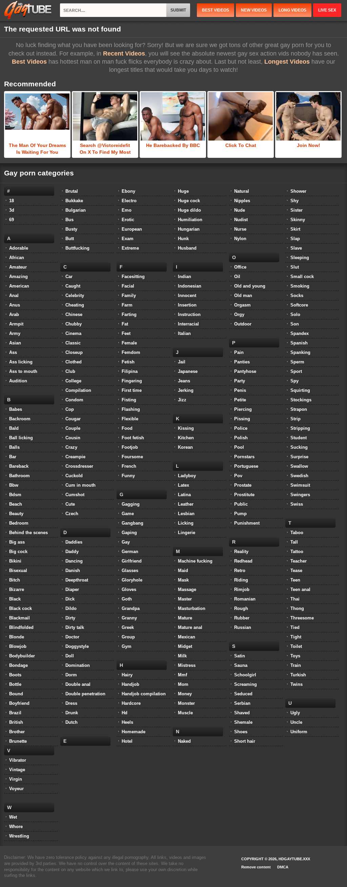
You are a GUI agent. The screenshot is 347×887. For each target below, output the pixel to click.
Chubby (73, 323)
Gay (126, 542)
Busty (71, 229)
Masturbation (191, 608)
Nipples (242, 200)
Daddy (72, 551)
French (129, 466)
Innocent (187, 295)
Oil (237, 276)
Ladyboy (187, 475)
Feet (126, 333)
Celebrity (74, 295)
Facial (128, 286)
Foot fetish (133, 437)
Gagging (131, 504)
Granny (129, 617)
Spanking (300, 352)
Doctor (72, 636)
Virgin (15, 779)
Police (240, 428)
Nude (239, 210)
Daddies (73, 542)
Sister (296, 210)
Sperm (297, 361)
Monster (186, 703)
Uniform (298, 731)
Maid (183, 570)
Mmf (182, 674)
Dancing (74, 561)
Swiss (296, 504)
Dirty (70, 617)
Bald (14, 428)
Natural (241, 191)
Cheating (74, 305)
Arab (14, 314)
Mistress (187, 665)
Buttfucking (77, 248)
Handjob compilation (144, 693)
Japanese (188, 371)
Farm (127, 305)
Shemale (243, 722)
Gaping (129, 532)
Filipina (130, 371)
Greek (128, 627)
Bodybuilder (22, 655)
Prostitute (244, 494)
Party (239, 380)
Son (294, 323)
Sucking (299, 447)
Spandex (299, 333)
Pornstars (244, 456)
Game (128, 513)
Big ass (17, 542)
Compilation (78, 390)
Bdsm (15, 494)
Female (129, 342)
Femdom (131, 352)
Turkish (298, 674)
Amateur (18, 267)
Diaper (72, 589)
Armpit (16, 323)
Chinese (73, 314)
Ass (13, 352)
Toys (295, 655)
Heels (127, 722)
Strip (295, 418)
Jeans (184, 380)
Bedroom (18, 523)
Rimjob (241, 589)
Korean (185, 447)
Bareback (18, 466)
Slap (295, 238)
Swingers (300, 494)
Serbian (242, 703)
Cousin (72, 437)
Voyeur (16, 788)
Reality (241, 551)
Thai (295, 598)
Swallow (299, 466)
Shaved (242, 712)
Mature (185, 617)
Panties (242, 361)
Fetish (128, 361)
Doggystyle (77, 646)
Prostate (242, 485)
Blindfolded (21, 627)
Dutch (71, 722)
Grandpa (131, 608)
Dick (70, 598)
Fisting (129, 399)
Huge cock (189, 200)
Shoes (240, 731)
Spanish (299, 342)
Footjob (130, 447)
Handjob (130, 684)
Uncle (296, 722)
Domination (77, 665)
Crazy (71, 447)
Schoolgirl (245, 674)
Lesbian (186, 513)
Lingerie (186, 532)
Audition (18, 380)
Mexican (186, 636)
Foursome (132, 456)
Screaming (245, 684)
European (132, 229)
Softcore (299, 305)
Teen (295, 580)
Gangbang (132, 523)
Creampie (75, 456)
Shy (294, 200)
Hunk (183, 238)
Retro (239, 570)
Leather (185, 504)
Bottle (15, 684)
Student (298, 437)
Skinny (297, 219)
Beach (15, 504)
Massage (187, 589)
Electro (129, 200)
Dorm (71, 674)
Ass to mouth (23, 371)
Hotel (127, 741)
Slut (294, 267)
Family (129, 295)
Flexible (130, 418)
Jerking (185, 390)
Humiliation (190, 219)
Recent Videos (124, 53)
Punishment (247, 523)
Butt (69, 238)
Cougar (73, 418)
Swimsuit (300, 485)
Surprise (299, 456)
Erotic (128, 219)
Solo (295, 314)
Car (69, 276)
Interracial (188, 323)
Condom (74, 399)
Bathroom (19, 475)
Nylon (240, 238)
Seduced (243, 693)
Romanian (245, 598)
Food (127, 428)
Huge (183, 191)
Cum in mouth (80, 485)
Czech (71, 513)
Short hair (244, 741)
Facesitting (133, 276)
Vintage (17, 769)
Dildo (71, 608)
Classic (73, 342)
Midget (185, 646)
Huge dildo (189, 210)
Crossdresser (79, 466)
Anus (14, 305)
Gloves (129, 589)
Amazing (18, 276)
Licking (185, 523)
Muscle (185, 712)
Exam (128, 238)
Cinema (73, 333)
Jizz (182, 399)
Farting (129, 314)
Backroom (19, 418)
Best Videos (29, 61)
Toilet (296, 646)
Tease (296, 570)
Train (295, 665)
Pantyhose (245, 371)
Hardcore (131, 703)
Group (128, 636)
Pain (239, 352)
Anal (14, 295)
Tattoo (296, 551)
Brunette (18, 741)
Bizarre (16, 589)
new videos (254, 10)
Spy (294, 380)
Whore (16, 826)
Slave (296, 248)
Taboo (296, 532)
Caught (72, 286)
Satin (239, 655)
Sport (296, 371)
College (73, 380)
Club (70, 371)
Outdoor (242, 323)
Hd (124, 712)
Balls (14, 447)
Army (14, 333)
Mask (183, 580)
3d (11, 210)
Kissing (186, 428)
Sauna (240, 665)
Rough (241, 608)
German (130, 551)
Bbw (13, 485)
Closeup (74, 352)
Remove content (256, 867)
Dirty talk (74, 627)
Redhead (243, 561)
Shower (298, 191)
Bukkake (74, 200)
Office (240, 267)
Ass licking (21, 361)
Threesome (302, 617)
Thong (297, 608)
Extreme (130, 248)
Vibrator (17, 760)
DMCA (282, 867)
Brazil (15, 712)
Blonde (16, 636)
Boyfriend (19, 703)
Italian (184, 333)
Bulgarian (75, 210)
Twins (296, 684)
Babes (15, 409)
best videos (215, 10)
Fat (125, 323)
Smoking (299, 286)
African (16, 257)
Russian (242, 627)
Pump (240, 513)
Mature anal (190, 627)
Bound (16, 693)
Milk (182, 655)
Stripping (300, 428)
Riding (241, 580)
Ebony (128, 191)
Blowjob (17, 646)
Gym (126, 646)
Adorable (18, 248)
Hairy (127, 674)
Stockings (300, 399)
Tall (294, 542)
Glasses (130, 570)
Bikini (15, 561)
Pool (239, 447)
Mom (183, 684)
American (19, 286)
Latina (184, 494)
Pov (238, 475)
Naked (184, 741)
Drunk (71, 712)
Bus (69, 219)
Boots (15, 674)
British (16, 722)
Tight (295, 636)
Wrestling (19, 836)
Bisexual (18, 570)
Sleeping (299, 257)
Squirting (300, 390)
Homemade (133, 731)
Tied (295, 627)
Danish (72, 570)
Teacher (298, 561)
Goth (127, 598)
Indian (184, 276)
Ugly (295, 712)
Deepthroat (76, 580)
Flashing (131, 409)
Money (185, 693)
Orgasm (242, 305)
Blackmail (19, 617)
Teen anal (300, 589)
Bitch (14, 580)
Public (241, 504)
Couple (72, 428)
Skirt (295, 229)
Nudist (241, 219)
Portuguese (246, 466)
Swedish (299, 475)
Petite (240, 399)
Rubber (241, 617)
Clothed (73, 361)
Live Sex (327, 10)
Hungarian (189, 229)
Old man (243, 295)
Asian (15, 342)
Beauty (16, 513)
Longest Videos (287, 61)
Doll (69, 655)
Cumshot (74, 494)
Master (185, 598)
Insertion (187, 305)
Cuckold (74, 475)
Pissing (242, 418)
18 (11, 200)
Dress (71, 703)
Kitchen (186, 437)
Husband (187, 248)
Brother (17, 731)
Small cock (302, 276)
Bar (12, 456)
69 (11, 219)
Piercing (243, 409)
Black (15, 598)
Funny (128, 475)
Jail (181, 361)
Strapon (298, 409)
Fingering (132, 380)
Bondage (18, 665)
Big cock (18, 551)
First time (132, 390)
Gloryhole (132, 580)
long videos (292, 10)
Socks (296, 295)
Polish (241, 437)
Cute (70, 504)
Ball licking (21, 437)
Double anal (77, 684)
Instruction (189, 314)
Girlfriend (132, 561)
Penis (240, 390)
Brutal (71, 191)
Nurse (240, 229)
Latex (183, 485)
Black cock (20, 608)
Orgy (239, 314)
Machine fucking (195, 561)
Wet (13, 817)
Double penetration (85, 693)
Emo (126, 210)
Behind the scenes (28, 532)
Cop (69, 409)
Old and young (249, 286)
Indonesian (189, 286)
